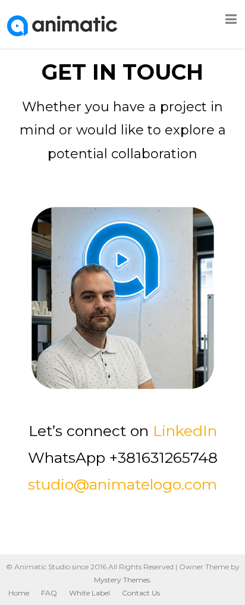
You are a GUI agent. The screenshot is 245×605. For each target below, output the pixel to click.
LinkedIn (185, 431)
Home (18, 592)
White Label (89, 592)
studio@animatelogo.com (122, 484)
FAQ (49, 592)
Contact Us (141, 592)
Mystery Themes (122, 579)
